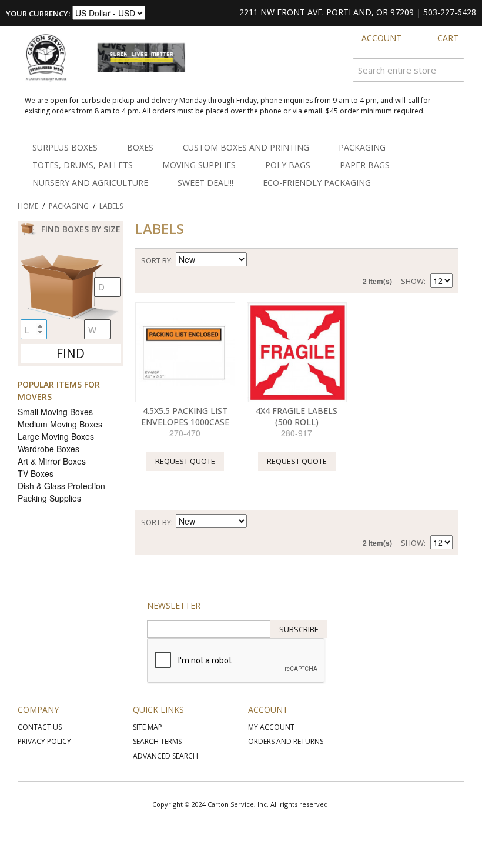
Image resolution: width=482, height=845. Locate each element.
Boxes (140, 147)
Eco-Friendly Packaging (317, 182)
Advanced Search (165, 756)
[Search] (452, 70)
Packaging (362, 147)
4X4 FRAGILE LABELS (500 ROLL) (296, 416)
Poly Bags (287, 165)
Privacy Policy (44, 741)
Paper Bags (365, 165)
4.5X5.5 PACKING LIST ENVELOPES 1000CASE (185, 416)
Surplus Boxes (65, 147)
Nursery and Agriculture (90, 182)
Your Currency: (38, 13)
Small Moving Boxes (55, 412)
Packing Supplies (49, 498)
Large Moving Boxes (56, 436)
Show (412, 281)
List (444, 260)
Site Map (147, 727)
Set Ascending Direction (257, 260)
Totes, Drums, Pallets (82, 165)
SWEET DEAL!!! (205, 182)
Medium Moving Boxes (60, 424)
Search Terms (157, 741)
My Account (271, 727)
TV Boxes (35, 473)
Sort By (156, 260)
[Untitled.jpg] (185, 352)
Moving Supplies (199, 165)
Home (28, 206)
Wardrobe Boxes (48, 449)
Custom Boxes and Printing (246, 147)
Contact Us (40, 727)
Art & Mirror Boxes (52, 461)
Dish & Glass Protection (61, 486)
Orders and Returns (285, 741)
